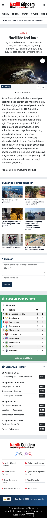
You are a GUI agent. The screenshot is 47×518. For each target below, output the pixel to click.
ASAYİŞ (25, 14)
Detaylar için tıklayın (23, 358)
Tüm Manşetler (33, 480)
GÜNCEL (15, 14)
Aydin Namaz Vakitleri (9, 473)
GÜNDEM (5, 14)
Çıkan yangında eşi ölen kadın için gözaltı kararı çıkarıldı (11, 224)
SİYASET (34, 14)
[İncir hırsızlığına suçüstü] (12, 239)
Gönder (7, 284)
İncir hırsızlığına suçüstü (11, 247)
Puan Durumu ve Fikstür (9, 481)
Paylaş (7, 86)
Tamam (29, 515)
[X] (21, 454)
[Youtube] (30, 454)
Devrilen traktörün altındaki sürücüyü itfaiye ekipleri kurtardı (24, 20)
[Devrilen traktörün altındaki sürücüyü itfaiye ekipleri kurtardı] (35, 192)
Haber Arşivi (32, 488)
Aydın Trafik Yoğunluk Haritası (35, 473)
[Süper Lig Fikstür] (44, 367)
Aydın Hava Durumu (36, 463)
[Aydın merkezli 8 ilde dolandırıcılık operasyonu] (35, 239)
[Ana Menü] (3, 5)
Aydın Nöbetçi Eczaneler (9, 464)
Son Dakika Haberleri (12, 488)
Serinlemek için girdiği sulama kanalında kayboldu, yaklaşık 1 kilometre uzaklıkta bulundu (33, 225)
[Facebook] (17, 454)
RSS (8, 499)
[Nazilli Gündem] (23, 5)
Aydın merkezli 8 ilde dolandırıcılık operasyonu (34, 248)
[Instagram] (26, 454)
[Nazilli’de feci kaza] (23, 70)
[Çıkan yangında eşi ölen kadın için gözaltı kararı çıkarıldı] (12, 214)
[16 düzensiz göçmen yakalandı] (12, 192)
